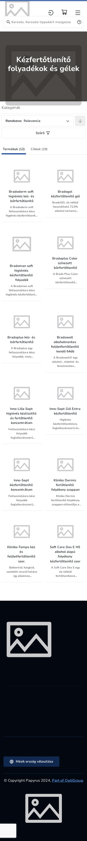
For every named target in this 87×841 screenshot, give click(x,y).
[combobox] (37, 121)
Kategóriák (11, 107)
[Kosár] (64, 12)
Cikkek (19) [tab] (39, 149)
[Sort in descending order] (80, 121)
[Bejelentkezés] (50, 12)
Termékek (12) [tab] (14, 149)
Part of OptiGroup (67, 780)
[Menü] (78, 12)
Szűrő (40, 133)
